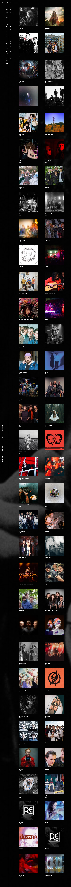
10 (6, 27)
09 (7, 24)
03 (7, 9)
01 (6, 5)
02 (7, 7)
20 (7, 48)
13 (6, 34)
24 (7, 58)
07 (7, 19)
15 (6, 39)
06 (7, 17)
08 (7, 22)
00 (7, 2)
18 (6, 44)
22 (7, 53)
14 (6, 36)
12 (6, 31)
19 (6, 46)
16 (6, 41)
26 (7, 63)
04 (7, 12)
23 (7, 56)
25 (7, 61)
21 (6, 51)
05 (7, 14)
